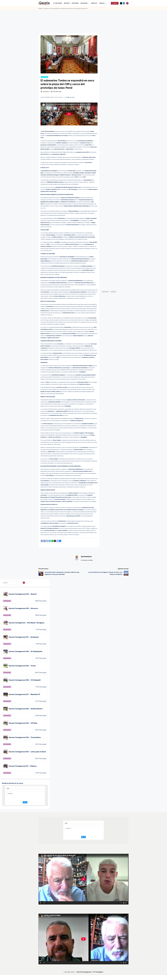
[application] (83, 879)
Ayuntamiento (105, 291)
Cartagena (113, 291)
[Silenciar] (123, 903)
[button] (115, 3)
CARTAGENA (44, 76)
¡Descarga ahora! (7, 600)
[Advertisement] (83, 20)
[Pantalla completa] (125, 903)
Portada (40, 8)
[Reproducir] (40, 903)
